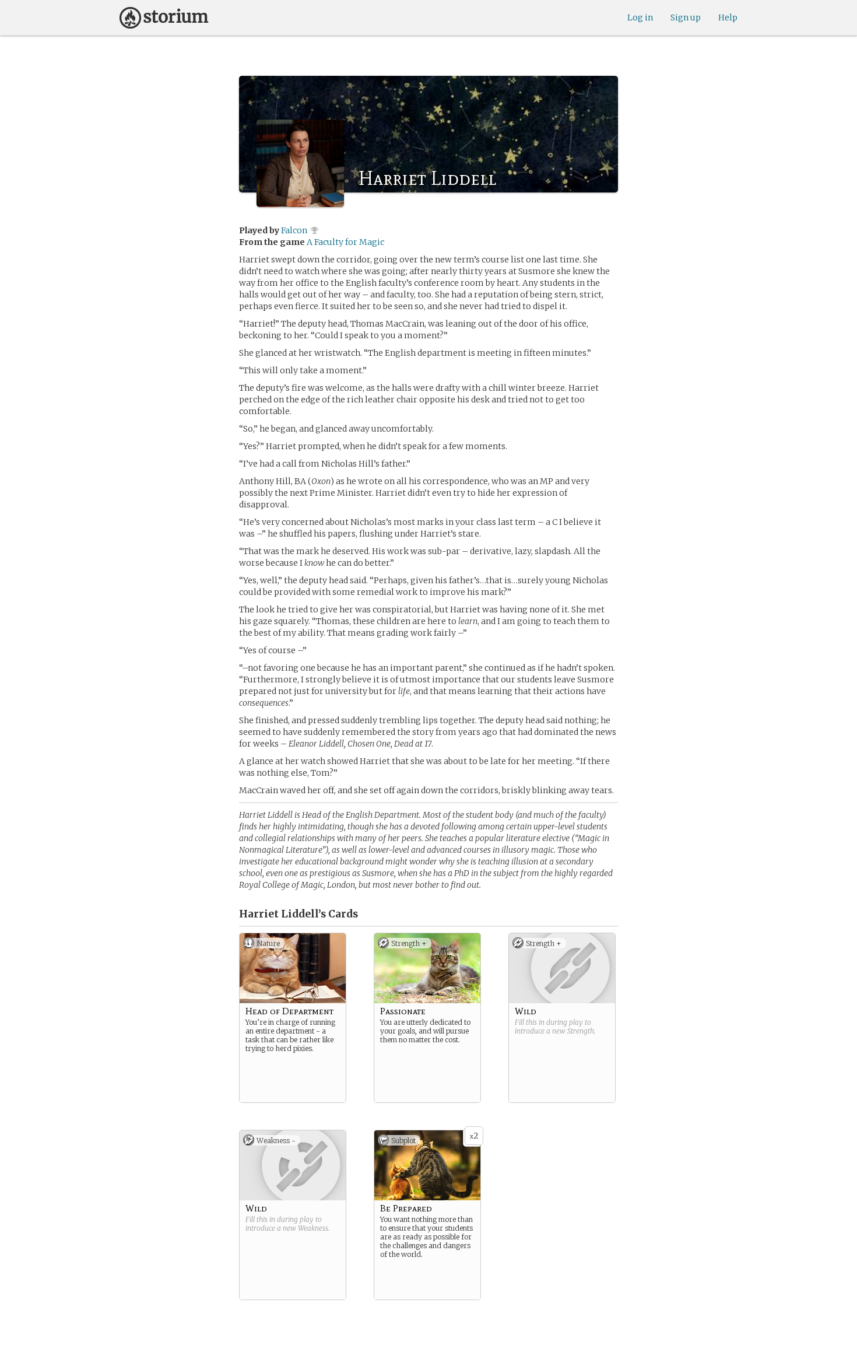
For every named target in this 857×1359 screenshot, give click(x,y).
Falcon (294, 230)
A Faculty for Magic (345, 242)
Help (727, 17)
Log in (640, 17)
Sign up (685, 17)
